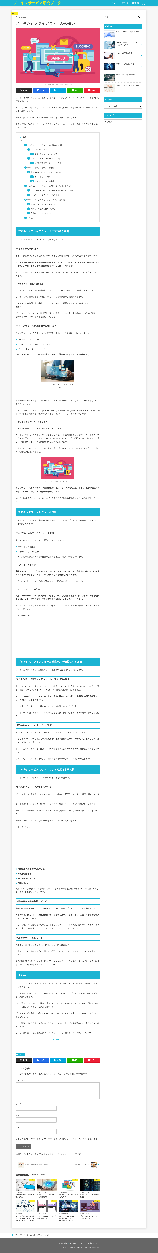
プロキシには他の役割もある (46, 154)
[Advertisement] (58, 636)
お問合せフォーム (94, 1243)
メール (20, 1115)
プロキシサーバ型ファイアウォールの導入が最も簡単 (52, 190)
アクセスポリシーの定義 (44, 181)
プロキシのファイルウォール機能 (40, 168)
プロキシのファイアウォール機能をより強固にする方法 (49, 186)
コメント (21, 1080)
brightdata (57, 1039)
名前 (19, 1104)
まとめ (30, 218)
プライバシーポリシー (77, 1243)
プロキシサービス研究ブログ (37, 3)
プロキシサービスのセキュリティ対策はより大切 (46, 200)
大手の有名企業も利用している (43, 209)
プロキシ (125, 3)
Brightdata (115, 3)
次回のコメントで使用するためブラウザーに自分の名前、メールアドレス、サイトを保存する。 (58, 1139)
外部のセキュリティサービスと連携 (45, 195)
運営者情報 (135, 3)
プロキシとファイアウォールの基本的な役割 (45, 145)
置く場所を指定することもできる (48, 163)
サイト (18, 1127)
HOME (16, 1235)
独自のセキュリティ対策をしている (45, 204)
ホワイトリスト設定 (43, 177)
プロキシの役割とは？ (39, 150)
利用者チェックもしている (41, 213)
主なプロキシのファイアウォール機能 (46, 172)
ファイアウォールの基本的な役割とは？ (47, 159)
